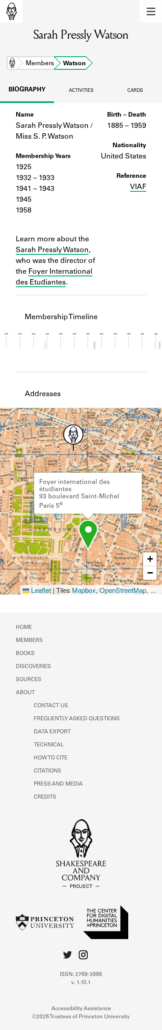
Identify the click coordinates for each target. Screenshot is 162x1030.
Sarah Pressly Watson (52, 250)
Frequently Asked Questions (77, 719)
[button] (151, 11)
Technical (49, 745)
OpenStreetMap (122, 590)
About (25, 693)
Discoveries (33, 666)
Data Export (52, 732)
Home (12, 64)
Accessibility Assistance (81, 1009)
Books (25, 653)
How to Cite (51, 758)
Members (40, 64)
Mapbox (84, 590)
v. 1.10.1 (81, 982)
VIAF (138, 187)
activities (81, 91)
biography (27, 90)
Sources (28, 679)
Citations (47, 771)
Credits (45, 797)
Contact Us (51, 706)
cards (135, 91)
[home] (11, 11)
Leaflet (40, 590)
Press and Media (58, 784)
